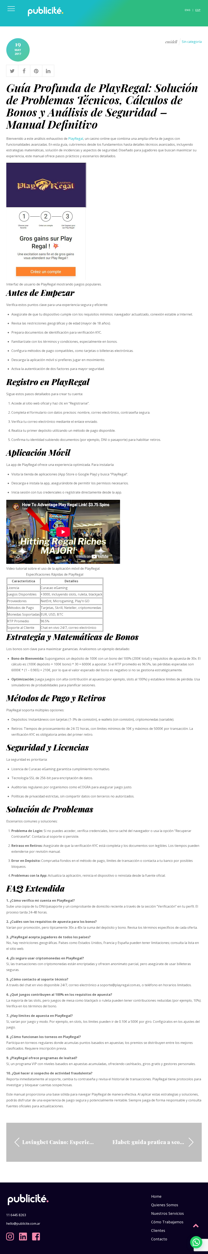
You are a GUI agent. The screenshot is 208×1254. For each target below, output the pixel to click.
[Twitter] (12, 70)
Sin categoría (192, 41)
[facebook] (37, 1235)
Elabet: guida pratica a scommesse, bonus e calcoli (149, 1141)
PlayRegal (75, 138)
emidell (171, 41)
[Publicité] (45, 19)
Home (156, 1196)
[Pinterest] (36, 70)
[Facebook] (24, 70)
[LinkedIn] (48, 70)
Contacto (159, 1239)
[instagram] (11, 1235)
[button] (196, 1242)
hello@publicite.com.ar (23, 1223)
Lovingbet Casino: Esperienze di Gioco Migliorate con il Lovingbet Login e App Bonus (59, 1141)
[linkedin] (24, 1235)
